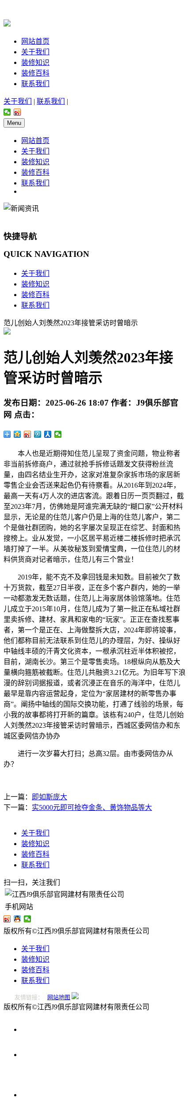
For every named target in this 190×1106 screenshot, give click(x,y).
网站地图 (58, 997)
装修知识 (35, 62)
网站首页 (35, 41)
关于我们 (35, 52)
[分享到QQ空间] (17, 434)
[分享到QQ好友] (17, 918)
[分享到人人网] (48, 434)
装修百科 (35, 73)
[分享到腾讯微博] (38, 434)
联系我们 (35, 83)
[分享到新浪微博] (17, 112)
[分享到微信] (7, 112)
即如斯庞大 (49, 797)
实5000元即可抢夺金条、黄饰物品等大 (92, 807)
